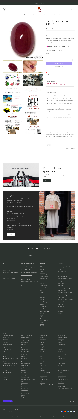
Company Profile (11, 218)
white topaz (42, 370)
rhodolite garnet (61, 386)
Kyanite (59, 269)
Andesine (42, 292)
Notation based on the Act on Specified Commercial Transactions (11, 273)
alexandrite (42, 288)
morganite (60, 340)
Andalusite (42, 290)
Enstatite (42, 322)
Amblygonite (42, 297)
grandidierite (61, 281)
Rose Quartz (60, 381)
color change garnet (62, 276)
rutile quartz (60, 360)
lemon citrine (61, 377)
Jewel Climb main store (26, 275)
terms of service (11, 220)
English (17, 411)
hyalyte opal (24, 367)
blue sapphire (43, 346)
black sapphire (43, 339)
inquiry (11, 234)
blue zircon (42, 347)
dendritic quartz (25, 337)
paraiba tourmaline (25, 377)
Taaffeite (5, 368)
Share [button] (48, 140)
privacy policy (10, 229)
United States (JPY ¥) (8, 411)
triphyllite (23, 344)
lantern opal (60, 280)
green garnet (24, 333)
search (4, 266)
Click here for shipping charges (14, 202)
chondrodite (60, 311)
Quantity (47, 53)
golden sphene (61, 306)
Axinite (41, 271)
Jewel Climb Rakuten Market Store (29, 272)
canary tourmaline (62, 271)
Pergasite (23, 356)
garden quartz (61, 267)
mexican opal (61, 339)
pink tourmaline (25, 393)
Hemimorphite (43, 360)
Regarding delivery (6, 270)
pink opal (23, 386)
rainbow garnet (61, 367)
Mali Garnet (42, 374)
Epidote (41, 316)
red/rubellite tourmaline (63, 370)
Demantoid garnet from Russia (65, 388)
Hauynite (42, 269)
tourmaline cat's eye (26, 351)
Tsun (74, 148)
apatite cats (42, 281)
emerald (41, 318)
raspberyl (60, 349)
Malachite (42, 377)
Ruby (59, 361)
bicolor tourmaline (25, 363)
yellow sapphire (43, 306)
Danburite (5, 377)
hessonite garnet (43, 354)
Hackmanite (24, 374)
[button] (4, 9)
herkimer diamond (25, 354)
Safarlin (5, 333)
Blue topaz (42, 351)
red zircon (60, 372)
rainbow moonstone (62, 368)
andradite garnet (43, 294)
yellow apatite (43, 304)
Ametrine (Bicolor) (44, 285)
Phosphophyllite (43, 335)
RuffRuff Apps (69, 148)
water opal (42, 313)
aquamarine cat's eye (44, 274)
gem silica (5, 339)
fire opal (23, 395)
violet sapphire (24, 358)
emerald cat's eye (44, 320)
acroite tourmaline (44, 278)
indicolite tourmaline (44, 309)
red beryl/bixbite (62, 375)
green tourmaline (62, 290)
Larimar (59, 356)
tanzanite (5, 374)
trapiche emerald (25, 342)
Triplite (22, 346)
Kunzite (59, 302)
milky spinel (42, 382)
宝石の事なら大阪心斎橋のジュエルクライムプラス (14, 416)
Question (47, 180)
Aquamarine (42, 273)
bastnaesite (24, 372)
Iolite (41, 266)
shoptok (49, 145)
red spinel (60, 374)
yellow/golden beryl (44, 302)
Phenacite (42, 333)
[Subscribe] (48, 255)
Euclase (59, 346)
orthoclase (42, 324)
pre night (42, 342)
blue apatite (42, 344)
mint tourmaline (61, 333)
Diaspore (5, 370)
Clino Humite (61, 297)
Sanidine (60, 313)
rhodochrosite (61, 382)
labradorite (60, 353)
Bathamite (23, 370)
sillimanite (5, 342)
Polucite (41, 367)
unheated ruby (24, 382)
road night (60, 384)
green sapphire (61, 287)
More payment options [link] (59, 66)
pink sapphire (24, 390)
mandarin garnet (43, 375)
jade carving (6, 337)
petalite (41, 356)
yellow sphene (43, 308)
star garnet (5, 351)
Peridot (41, 363)
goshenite (60, 308)
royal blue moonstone (63, 379)
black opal (42, 337)
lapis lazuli (60, 351)
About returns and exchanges (14, 223)
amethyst (42, 283)
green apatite (61, 283)
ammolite (42, 299)
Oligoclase (42, 325)
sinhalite (5, 347)
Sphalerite (5, 361)
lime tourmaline (61, 347)
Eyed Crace (42, 267)
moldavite (60, 342)
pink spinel (23, 391)
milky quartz (42, 381)
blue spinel (42, 349)
